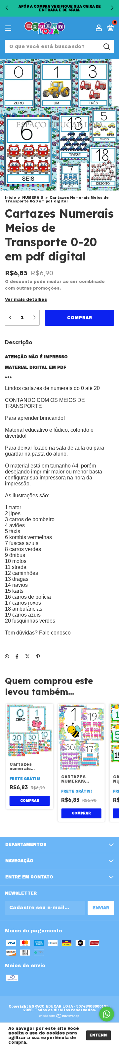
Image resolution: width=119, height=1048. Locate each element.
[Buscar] (106, 47)
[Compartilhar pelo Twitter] (27, 656)
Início (10, 197)
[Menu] (9, 28)
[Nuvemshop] (59, 1016)
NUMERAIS (32, 197)
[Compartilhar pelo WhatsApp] (7, 656)
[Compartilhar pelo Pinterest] (38, 656)
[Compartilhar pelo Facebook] (17, 656)
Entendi (98, 1035)
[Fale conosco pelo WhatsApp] (106, 1014)
